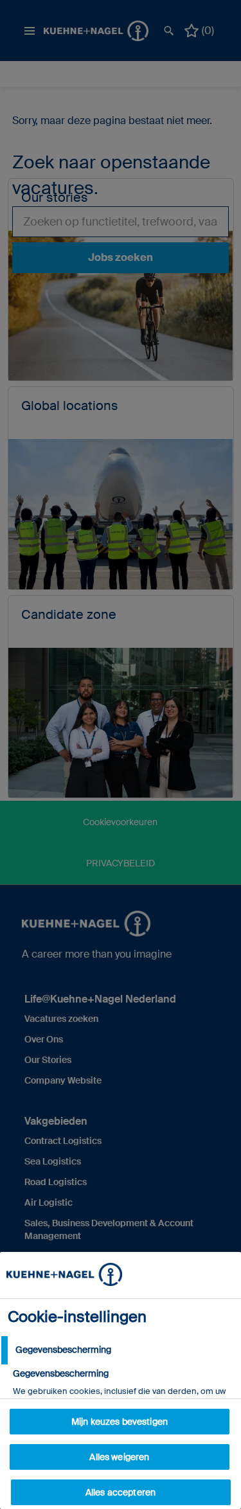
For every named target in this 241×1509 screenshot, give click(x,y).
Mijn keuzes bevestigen (119, 1421)
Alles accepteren (120, 1492)
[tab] (120, 1350)
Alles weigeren (119, 1457)
